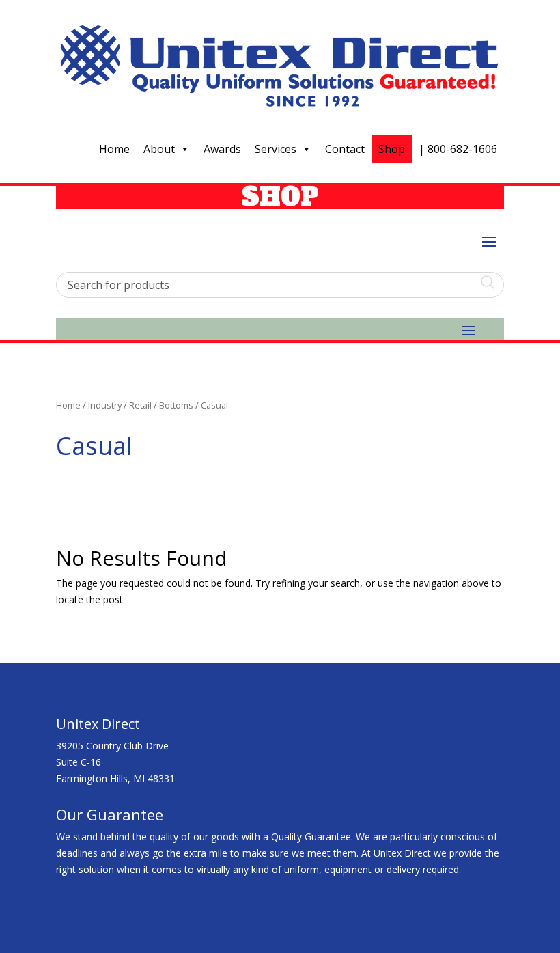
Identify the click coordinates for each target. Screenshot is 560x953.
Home (114, 148)
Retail (140, 405)
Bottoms (176, 405)
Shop (391, 148)
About (159, 148)
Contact (345, 148)
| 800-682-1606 (458, 148)
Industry (105, 405)
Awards (222, 148)
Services (275, 148)
